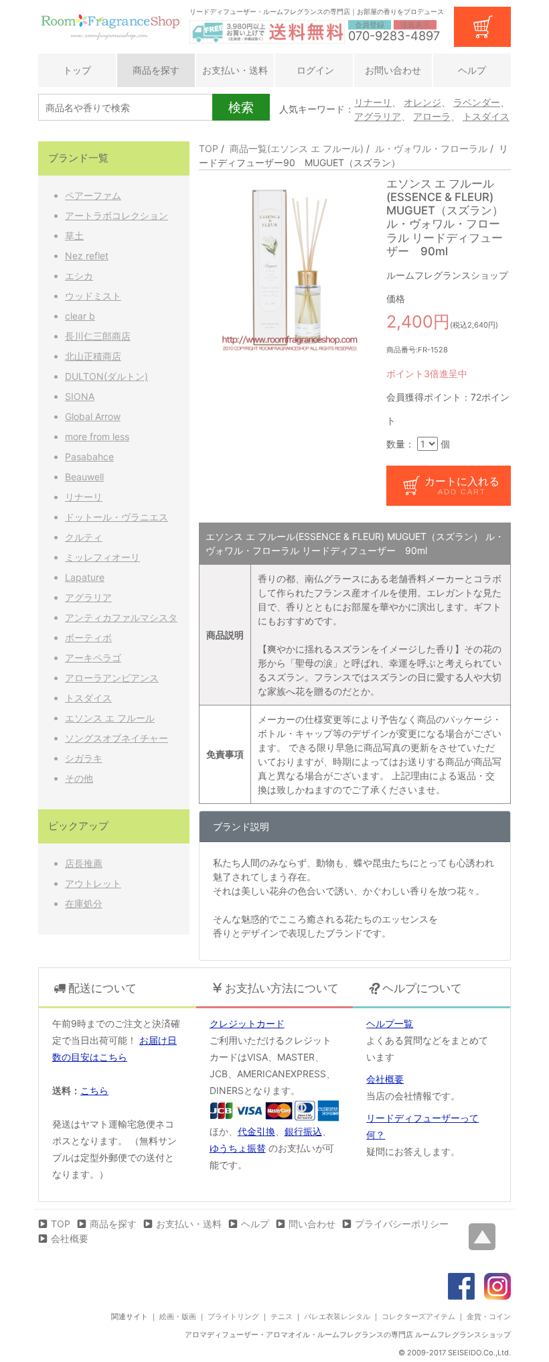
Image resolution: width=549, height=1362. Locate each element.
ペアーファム (93, 195)
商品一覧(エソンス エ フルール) (297, 148)
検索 (241, 107)
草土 (74, 235)
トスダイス (486, 116)
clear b (80, 316)
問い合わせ (312, 1223)
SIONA (79, 396)
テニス (281, 1316)
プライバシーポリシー (402, 1223)
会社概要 (385, 1079)
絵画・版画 (177, 1316)
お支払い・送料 (235, 70)
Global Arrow (93, 416)
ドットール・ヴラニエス (116, 517)
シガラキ (83, 758)
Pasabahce (89, 456)
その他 (79, 778)
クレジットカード (247, 1023)
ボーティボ (88, 637)
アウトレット (93, 883)
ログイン (314, 70)
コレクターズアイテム (418, 1316)
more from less (97, 436)
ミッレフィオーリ (102, 557)
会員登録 (369, 24)
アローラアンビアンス (112, 677)
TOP (208, 148)
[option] (288, 266)
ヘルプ (472, 70)
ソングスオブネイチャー (116, 738)
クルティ (83, 537)
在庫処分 (83, 903)
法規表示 (415, 24)
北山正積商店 (93, 356)
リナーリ (373, 102)
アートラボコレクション (116, 215)
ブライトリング (233, 1316)
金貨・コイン (489, 1316)
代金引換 (256, 1131)
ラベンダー (476, 102)
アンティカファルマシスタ (121, 617)
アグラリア (377, 116)
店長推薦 (83, 863)
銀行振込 (303, 1131)
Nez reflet (86, 255)
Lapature (84, 577)
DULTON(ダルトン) (106, 376)
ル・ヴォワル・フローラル (431, 148)
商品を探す (156, 70)
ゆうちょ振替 (238, 1148)
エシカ (79, 275)
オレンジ (422, 102)
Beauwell (84, 476)
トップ (77, 70)
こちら (94, 1090)
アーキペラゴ (93, 657)
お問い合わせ (393, 70)
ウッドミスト (93, 295)
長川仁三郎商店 (98, 336)
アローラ (432, 116)
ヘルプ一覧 (389, 1023)
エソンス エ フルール (110, 718)
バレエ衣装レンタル (337, 1316)
